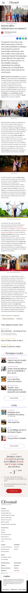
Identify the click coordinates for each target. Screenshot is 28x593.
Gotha (3, 23)
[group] (14, 332)
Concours (16, 570)
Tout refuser (5, 589)
